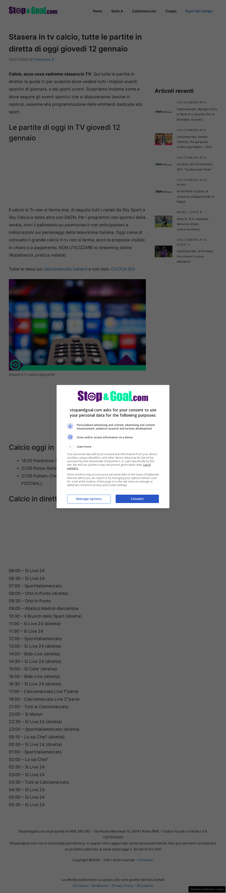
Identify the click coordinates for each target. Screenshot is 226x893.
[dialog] (113, 446)
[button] (113, 447)
